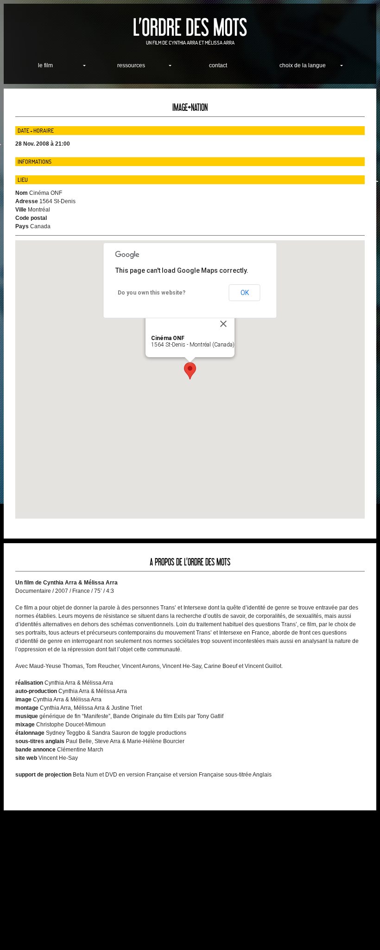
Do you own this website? (151, 292)
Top (358, 928)
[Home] (190, 27)
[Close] (223, 324)
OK (245, 292)
